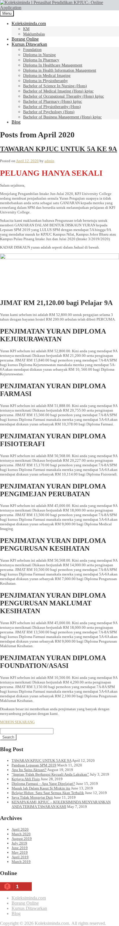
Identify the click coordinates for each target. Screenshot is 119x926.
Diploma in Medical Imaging (46, 75)
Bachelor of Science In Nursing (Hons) (55, 86)
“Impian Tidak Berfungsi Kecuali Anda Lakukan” (50, 774)
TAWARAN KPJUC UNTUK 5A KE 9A (58, 149)
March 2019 (21, 861)
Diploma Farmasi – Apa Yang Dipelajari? (43, 783)
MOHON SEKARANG (17, 722)
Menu (7, 13)
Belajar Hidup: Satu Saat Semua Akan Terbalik (48, 793)
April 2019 (20, 857)
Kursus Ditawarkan (29, 44)
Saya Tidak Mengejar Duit (32, 797)
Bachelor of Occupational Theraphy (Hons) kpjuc (63, 96)
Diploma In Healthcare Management (52, 65)
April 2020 (20, 829)
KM (26, 29)
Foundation (32, 50)
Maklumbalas (34, 34)
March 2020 (21, 834)
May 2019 (20, 852)
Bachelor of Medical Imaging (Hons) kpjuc (58, 91)
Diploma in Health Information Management (59, 70)
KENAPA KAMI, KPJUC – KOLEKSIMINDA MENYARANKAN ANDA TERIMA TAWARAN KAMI (61, 804)
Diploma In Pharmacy (41, 60)
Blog (16, 122)
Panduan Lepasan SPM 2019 (34, 765)
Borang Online (25, 39)
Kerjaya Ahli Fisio (26, 779)
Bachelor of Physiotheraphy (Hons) (52, 107)
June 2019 (20, 848)
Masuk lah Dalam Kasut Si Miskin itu (41, 788)
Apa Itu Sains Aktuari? (29, 770)
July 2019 (19, 843)
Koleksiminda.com (29, 23)
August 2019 (22, 838)
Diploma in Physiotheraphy (45, 81)
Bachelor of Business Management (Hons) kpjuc (62, 117)
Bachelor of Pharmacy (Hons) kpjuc (52, 101)
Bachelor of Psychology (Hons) (49, 112)
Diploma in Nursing (39, 55)
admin (49, 161)
